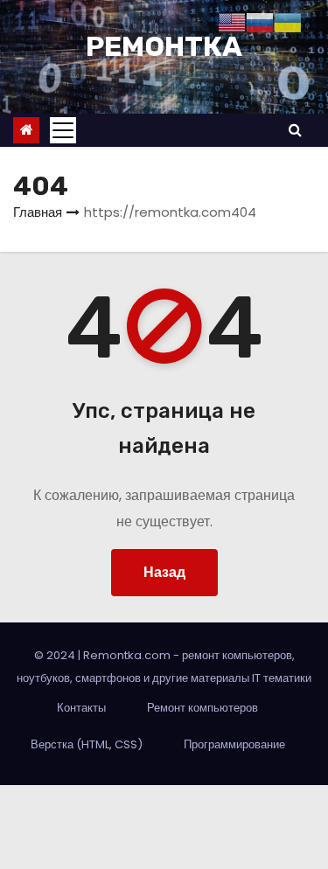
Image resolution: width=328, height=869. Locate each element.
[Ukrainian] (288, 21)
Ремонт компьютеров (202, 707)
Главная (37, 212)
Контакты (81, 707)
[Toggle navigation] (63, 130)
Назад (164, 572)
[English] (232, 21)
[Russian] (260, 21)
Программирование (234, 744)
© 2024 (56, 655)
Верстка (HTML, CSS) (87, 744)
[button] (295, 130)
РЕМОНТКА (164, 46)
